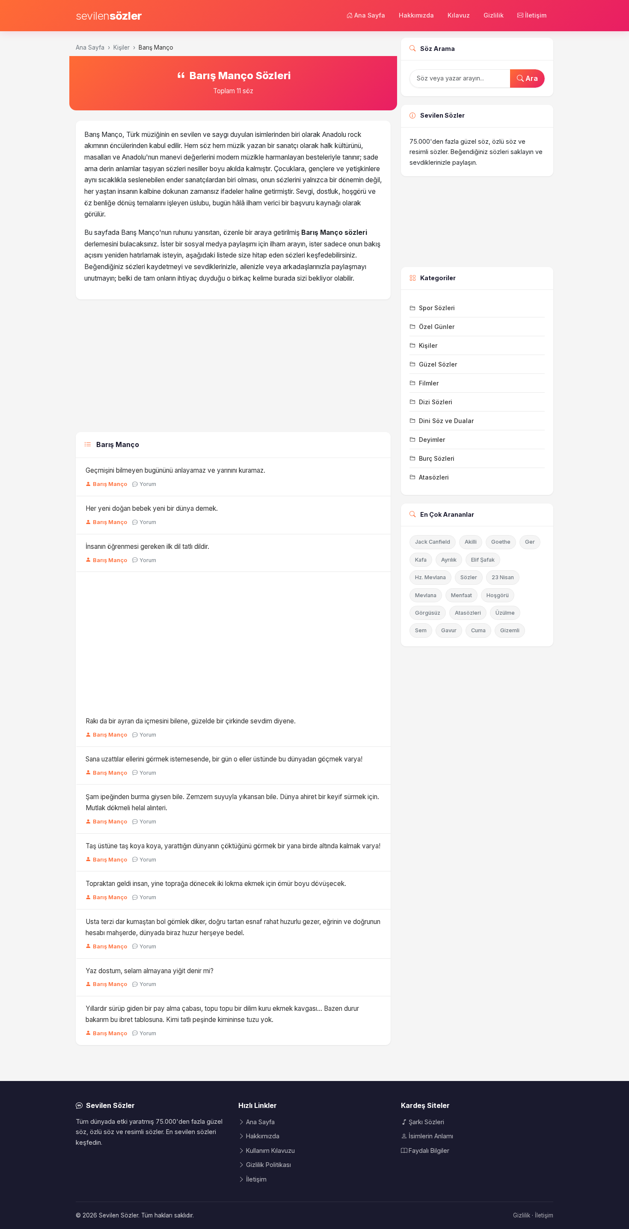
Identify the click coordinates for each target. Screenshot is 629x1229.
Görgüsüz (427, 613)
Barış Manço (110, 484)
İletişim (535, 15)
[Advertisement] (233, 368)
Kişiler (121, 47)
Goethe (500, 542)
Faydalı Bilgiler (429, 1150)
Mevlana (425, 595)
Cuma (478, 630)
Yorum (147, 484)
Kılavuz (459, 15)
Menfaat (461, 595)
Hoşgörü (498, 595)
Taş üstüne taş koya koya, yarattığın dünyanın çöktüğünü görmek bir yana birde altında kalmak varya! (233, 846)
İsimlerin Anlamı (431, 1136)
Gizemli (509, 630)
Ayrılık (449, 560)
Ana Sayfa (369, 15)
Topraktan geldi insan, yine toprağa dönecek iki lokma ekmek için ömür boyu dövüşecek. (216, 884)
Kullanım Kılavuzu (270, 1150)
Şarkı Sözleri (426, 1121)
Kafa (421, 560)
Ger (530, 542)
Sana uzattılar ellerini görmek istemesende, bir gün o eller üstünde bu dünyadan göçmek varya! (224, 759)
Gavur (449, 630)
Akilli (471, 542)
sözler (109, 15)
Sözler (468, 577)
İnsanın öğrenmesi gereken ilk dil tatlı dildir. (147, 546)
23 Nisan (503, 577)
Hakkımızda (416, 15)
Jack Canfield (432, 542)
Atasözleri (468, 613)
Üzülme (505, 613)
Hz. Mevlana (430, 577)
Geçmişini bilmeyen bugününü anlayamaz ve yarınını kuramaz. (175, 470)
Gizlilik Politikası (268, 1164)
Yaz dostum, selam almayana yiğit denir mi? (150, 971)
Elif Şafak (483, 560)
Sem (421, 630)
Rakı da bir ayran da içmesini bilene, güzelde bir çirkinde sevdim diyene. (191, 721)
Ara (531, 78)
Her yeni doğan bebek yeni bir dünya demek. (152, 508)
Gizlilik (494, 15)
